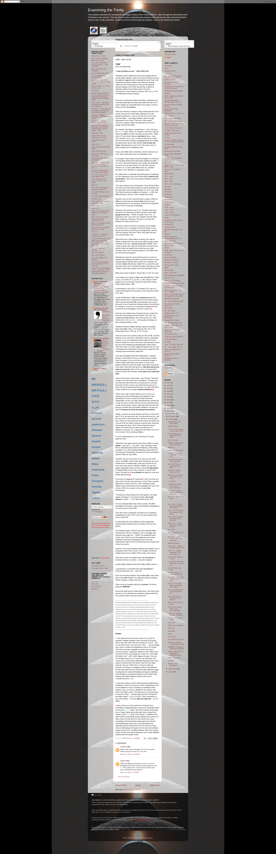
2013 (169, 400)
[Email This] (148, 738)
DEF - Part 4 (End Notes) (173, 121)
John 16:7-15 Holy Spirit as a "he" (174, 471)
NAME (166, 267)
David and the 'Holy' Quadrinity (171, 110)
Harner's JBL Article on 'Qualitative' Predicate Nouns (175, 653)
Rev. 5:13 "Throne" (98, 255)
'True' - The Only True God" (173, 344)
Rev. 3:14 (95, 581)
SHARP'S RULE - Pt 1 (171, 313)
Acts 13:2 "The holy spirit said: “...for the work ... (175, 454)
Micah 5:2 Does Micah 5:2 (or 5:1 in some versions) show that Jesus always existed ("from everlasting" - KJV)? (101, 96)
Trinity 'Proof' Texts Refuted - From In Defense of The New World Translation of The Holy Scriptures (101, 270)
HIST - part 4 (168, 176)
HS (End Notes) (169, 202)
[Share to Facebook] (155, 738)
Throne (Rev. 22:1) (170, 334)
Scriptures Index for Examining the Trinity (176, 643)
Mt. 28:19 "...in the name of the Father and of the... (175, 538)
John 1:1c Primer (170, 241)
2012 (169, 402)
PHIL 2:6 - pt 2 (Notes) (175, 625)
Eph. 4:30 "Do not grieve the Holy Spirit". (174, 465)
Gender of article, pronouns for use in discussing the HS (173, 141)
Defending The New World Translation (101, 309)
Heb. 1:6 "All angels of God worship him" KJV (101, 224)
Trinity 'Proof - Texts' (99, 56)
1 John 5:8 (171, 481)
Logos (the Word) (170, 257)
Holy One (167, 186)
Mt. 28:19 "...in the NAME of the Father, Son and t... (176, 492)
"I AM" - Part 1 (169, 207)
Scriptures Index (170, 71)
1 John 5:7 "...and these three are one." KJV (100, 235)
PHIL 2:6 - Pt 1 (169, 278)
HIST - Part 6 (168, 181)
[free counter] (97, 795)
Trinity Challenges (170, 339)
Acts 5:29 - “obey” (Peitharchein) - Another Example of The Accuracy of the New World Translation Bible (101, 288)
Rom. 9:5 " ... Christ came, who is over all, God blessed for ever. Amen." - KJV (101, 165)
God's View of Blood (101, 338)
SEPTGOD (168, 308)
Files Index (168, 66)
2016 (169, 391)
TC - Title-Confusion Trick (173, 323)
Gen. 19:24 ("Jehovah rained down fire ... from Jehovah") (100, 64)
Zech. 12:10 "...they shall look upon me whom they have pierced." (100, 104)
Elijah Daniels (171, 54)
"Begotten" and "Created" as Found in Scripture (174, 87)
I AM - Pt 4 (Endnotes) (172, 215)
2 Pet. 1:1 (95, 232)
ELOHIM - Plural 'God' (172, 130)
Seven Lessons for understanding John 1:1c (172, 237)
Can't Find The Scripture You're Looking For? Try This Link (100, 263)
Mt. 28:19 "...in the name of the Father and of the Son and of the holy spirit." (101, 110)
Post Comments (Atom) (133, 789)
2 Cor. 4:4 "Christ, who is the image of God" (100, 175)
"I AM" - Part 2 (169, 210)
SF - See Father (169, 311)
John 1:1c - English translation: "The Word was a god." (101, 116)
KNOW (166, 248)
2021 (169, 383)
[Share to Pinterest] (157, 738)
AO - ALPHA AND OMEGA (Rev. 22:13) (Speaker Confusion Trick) (173, 77)
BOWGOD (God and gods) (173, 91)
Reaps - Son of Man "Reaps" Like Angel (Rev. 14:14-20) (174, 295)
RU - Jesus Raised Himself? (173, 301)
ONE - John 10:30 (170, 273)
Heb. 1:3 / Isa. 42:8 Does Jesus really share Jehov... (175, 585)
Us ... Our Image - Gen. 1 (173, 347)
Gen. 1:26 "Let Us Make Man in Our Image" (100, 59)
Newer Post (120, 785)
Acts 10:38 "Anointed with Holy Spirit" (175, 460)
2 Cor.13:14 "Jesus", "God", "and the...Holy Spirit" (175, 485)
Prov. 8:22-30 (96, 586)
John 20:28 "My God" (99, 151)
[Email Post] (144, 738)
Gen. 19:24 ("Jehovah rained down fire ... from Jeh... (175, 518)
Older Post (155, 785)
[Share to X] (152, 738)
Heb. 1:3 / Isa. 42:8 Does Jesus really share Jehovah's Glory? (100, 218)
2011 (168, 405)
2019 (169, 385)
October (171, 419)
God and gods (169, 144)
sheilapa (123, 747)
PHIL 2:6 (171, 628)
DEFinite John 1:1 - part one (174, 113)
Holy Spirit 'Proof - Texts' (100, 568)
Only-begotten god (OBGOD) (174, 275)
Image (166, 217)
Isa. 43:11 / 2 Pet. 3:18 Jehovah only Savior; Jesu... (176, 578)
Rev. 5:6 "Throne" (98, 252)
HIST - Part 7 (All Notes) (172, 184)
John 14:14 (95, 144)
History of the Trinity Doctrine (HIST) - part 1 (174, 166)
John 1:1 (167, 234)
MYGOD (171, 661)
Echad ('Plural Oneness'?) (173, 128)
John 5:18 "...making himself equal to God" (99, 121)
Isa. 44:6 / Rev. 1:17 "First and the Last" (100, 87)
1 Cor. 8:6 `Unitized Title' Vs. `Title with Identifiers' (100, 171)
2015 (169, 394)
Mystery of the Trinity (171, 265)
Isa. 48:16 (95, 90)
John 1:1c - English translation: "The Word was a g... (174, 552)
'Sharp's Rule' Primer (171, 320)
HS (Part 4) (168, 199)
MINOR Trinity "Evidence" (173, 664)
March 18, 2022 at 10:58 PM (130, 754)
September (172, 669)
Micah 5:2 (95, 589)
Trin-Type (167, 342)
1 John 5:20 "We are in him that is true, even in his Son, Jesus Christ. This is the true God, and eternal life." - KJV (101, 242)
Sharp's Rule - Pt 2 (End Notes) (174, 422)
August (171, 672)
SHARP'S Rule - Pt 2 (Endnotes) (171, 316)
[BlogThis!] (150, 738)
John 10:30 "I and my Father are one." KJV (99, 136)
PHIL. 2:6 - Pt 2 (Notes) (172, 280)
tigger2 (122, 761)
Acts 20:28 (171, 622)
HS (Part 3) (168, 197)
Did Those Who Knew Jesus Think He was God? (174, 124)
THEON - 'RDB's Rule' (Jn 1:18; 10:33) (175, 443)
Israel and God (169, 227)
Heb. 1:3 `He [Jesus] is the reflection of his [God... (176, 512)
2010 (169, 408)
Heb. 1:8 (167, 162)
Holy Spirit (167, 189)
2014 (169, 397)
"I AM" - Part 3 (169, 212)
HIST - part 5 (168, 179)
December (172, 413)
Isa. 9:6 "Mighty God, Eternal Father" (99, 76)
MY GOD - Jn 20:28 (171, 262)
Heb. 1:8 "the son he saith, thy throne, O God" (101, 228)
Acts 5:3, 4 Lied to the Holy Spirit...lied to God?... (175, 476)
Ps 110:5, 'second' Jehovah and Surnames (173, 286)
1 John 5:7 (168, 73)
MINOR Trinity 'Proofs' (172, 260)
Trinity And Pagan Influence (173, 336)
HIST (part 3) (168, 174)
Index (166, 68)
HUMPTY (167, 205)
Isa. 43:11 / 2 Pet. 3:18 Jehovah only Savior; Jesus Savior (101, 81)
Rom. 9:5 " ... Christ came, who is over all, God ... (175, 525)
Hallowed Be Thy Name (172, 151)
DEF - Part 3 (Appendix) (172, 118)
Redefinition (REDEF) (171, 299)
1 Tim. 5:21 (95, 206)
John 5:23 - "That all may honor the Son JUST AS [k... (175, 506)
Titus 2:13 (95, 208)
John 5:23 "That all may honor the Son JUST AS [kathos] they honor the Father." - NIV (100, 127)
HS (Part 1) (168, 192)
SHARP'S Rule (173, 426)
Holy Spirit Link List (98, 566)
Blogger (150, 838)
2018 (169, 388)
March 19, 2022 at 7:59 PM (129, 772)
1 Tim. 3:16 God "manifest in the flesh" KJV (100, 202)
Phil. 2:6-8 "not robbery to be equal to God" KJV (100, 188)
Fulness (167, 137)
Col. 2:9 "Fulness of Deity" (100, 196)
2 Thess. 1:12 (96, 199)
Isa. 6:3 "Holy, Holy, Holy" (100, 73)
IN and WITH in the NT (176, 639)
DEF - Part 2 (168, 116)
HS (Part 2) (168, 194)
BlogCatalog (168, 368)
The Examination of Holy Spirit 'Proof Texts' (174, 435)
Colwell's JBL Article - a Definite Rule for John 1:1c (173, 101)
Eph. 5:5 (94, 185)
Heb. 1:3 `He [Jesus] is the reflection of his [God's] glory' (101, 212)
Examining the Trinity (106, 10)
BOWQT (167, 93)
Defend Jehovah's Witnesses (100, 282)
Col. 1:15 (95, 584)
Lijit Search (95, 532)
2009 (169, 411)
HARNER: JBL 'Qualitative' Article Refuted (173, 159)
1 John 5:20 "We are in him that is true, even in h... (176, 563)
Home (138, 785)
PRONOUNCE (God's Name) (174, 283)
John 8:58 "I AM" (97, 133)
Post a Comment (124, 777)
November (172, 416)
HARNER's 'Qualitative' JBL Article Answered (176, 648)
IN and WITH (168, 224)
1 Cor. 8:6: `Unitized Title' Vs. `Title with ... (176, 614)
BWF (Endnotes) (173, 543)
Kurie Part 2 (168, 255)
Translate (99, 512)
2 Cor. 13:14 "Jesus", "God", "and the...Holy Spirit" (99, 180)
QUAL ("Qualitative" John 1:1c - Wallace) (172, 291)
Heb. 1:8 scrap (173, 440)
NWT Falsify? (169, 270)
